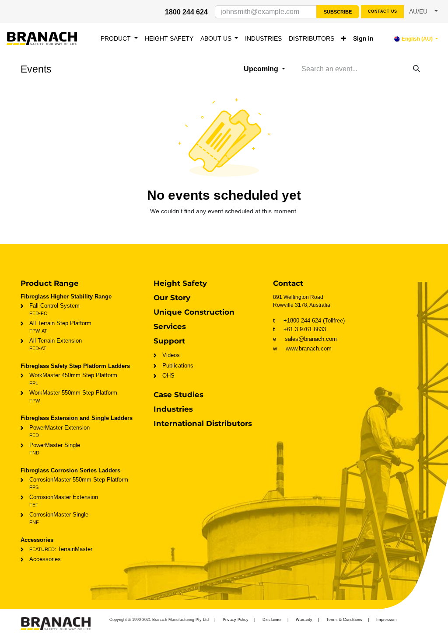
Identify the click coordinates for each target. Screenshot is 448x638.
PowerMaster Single (54, 448)
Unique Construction (194, 312)
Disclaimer (272, 619)
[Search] (416, 69)
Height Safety (180, 283)
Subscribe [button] (338, 11)
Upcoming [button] (262, 69)
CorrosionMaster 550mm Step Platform (78, 483)
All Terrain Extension (55, 344)
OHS (168, 375)
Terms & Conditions (344, 619)
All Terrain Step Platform (60, 326)
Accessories (45, 559)
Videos (171, 355)
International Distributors (203, 423)
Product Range (50, 283)
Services (170, 326)
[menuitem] (119, 38)
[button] (423, 11)
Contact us (382, 11)
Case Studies (178, 394)
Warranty (304, 619)
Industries (173, 409)
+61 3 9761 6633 (299, 329)
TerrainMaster (60, 549)
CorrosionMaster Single (58, 518)
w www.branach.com (302, 348)
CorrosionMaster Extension (63, 500)
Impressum (386, 619)
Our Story (172, 297)
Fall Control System (54, 309)
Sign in (363, 38)
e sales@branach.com (307, 339)
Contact (288, 283)
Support (169, 340)
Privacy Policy (235, 619)
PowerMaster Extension (59, 431)
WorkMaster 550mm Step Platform (73, 396)
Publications (177, 365)
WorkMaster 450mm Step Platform (73, 378)
